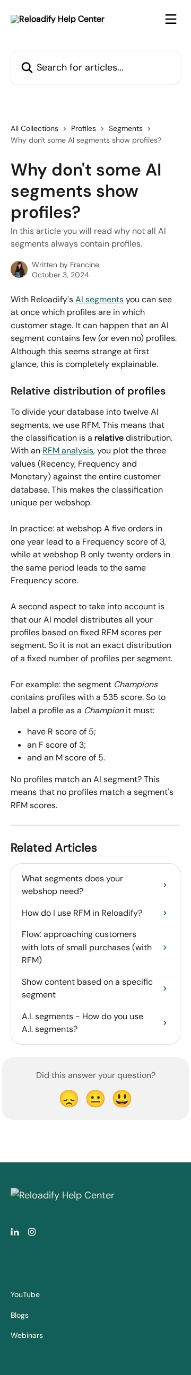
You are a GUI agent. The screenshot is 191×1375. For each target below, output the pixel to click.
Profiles (83, 128)
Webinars (27, 1335)
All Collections (34, 128)
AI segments (99, 299)
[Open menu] (170, 19)
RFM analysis (67, 450)
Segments (126, 128)
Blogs (20, 1315)
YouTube (25, 1294)
